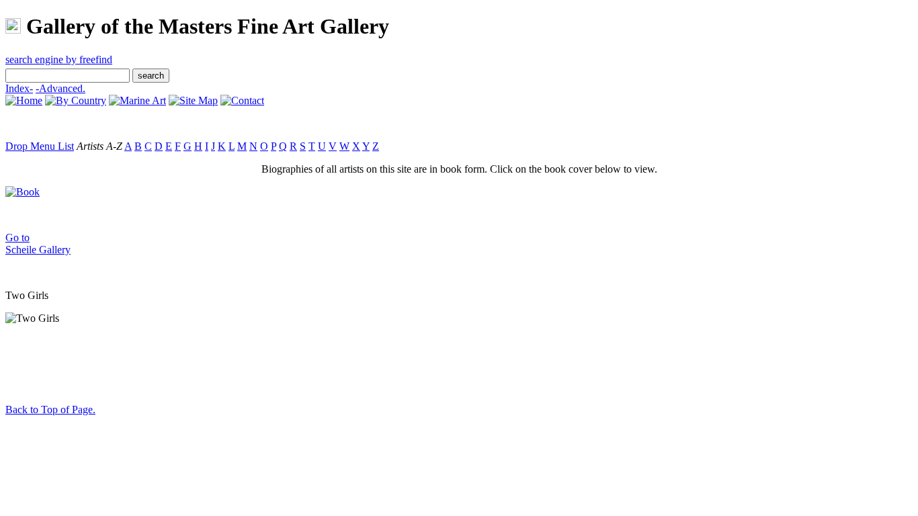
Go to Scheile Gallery (38, 243)
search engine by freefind (58, 59)
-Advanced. (60, 88)
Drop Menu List (39, 146)
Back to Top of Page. (50, 409)
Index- (19, 88)
